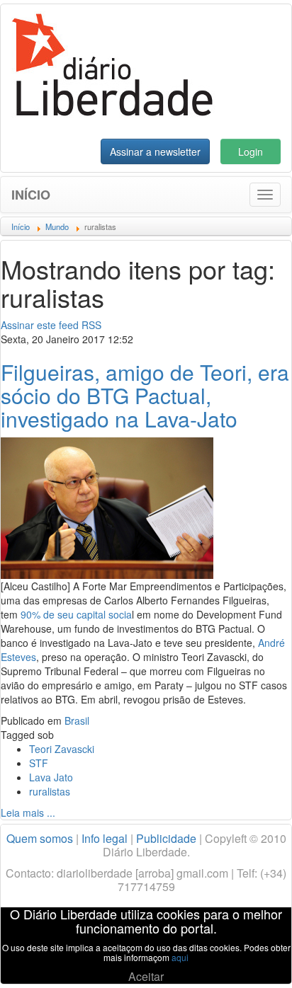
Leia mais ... (28, 812)
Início (30, 194)
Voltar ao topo (250, 959)
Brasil (76, 720)
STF (38, 763)
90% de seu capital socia (76, 614)
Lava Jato (51, 777)
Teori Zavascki (61, 749)
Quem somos (39, 838)
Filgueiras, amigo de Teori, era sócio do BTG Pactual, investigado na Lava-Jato (145, 395)
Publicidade (166, 838)
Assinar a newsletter (155, 151)
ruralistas (49, 791)
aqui (180, 957)
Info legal (105, 838)
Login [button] (250, 151)
